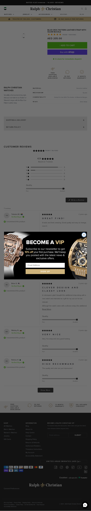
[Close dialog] (84, 235)
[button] (85, 505)
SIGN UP (45, 271)
